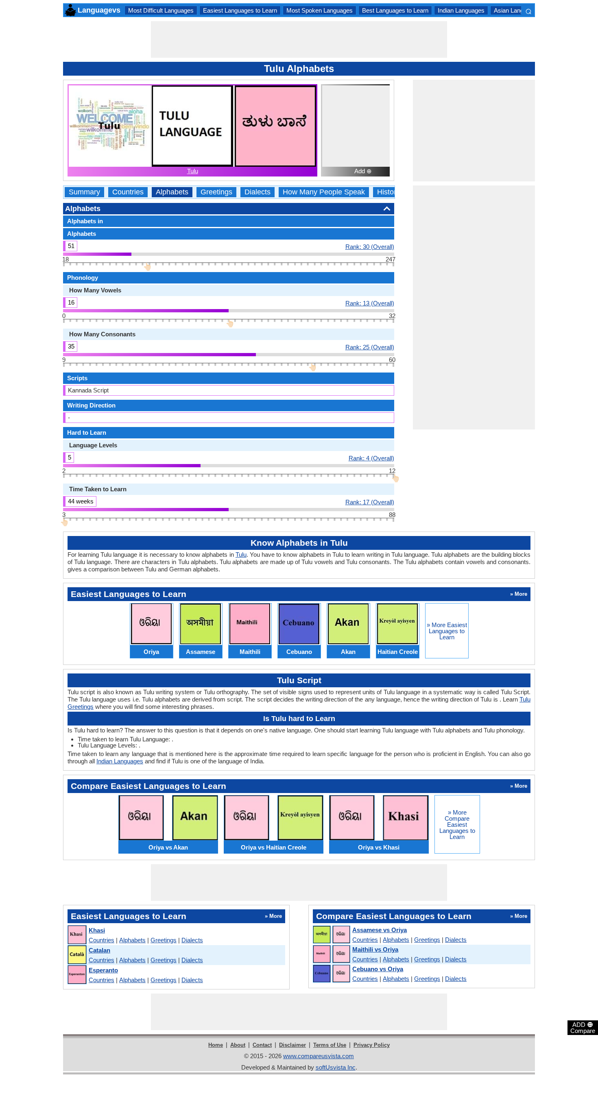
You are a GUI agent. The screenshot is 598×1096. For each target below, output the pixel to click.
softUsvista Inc (336, 1067)
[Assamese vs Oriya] (331, 935)
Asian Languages (517, 10)
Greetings (216, 192)
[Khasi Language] (77, 935)
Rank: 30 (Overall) (369, 246)
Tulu (192, 171)
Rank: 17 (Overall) (369, 502)
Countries (128, 192)
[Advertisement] (299, 39)
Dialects (257, 192)
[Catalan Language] (77, 955)
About (237, 1045)
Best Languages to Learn (395, 10)
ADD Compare (582, 1027)
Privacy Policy (372, 1045)
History (388, 192)
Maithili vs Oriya (375, 949)
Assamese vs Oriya (379, 929)
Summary (84, 192)
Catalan (99, 950)
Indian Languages (461, 10)
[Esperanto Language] (77, 975)
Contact (262, 1045)
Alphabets (172, 192)
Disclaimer (292, 1045)
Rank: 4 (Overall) (371, 458)
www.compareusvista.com (318, 1055)
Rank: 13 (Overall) (369, 303)
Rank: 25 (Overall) (369, 347)
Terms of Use (329, 1045)
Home (215, 1045)
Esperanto (103, 970)
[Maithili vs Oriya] (331, 954)
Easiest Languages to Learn (240, 10)
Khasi (97, 930)
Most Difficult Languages (161, 10)
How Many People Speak (324, 192)
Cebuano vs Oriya (377, 968)
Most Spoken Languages (319, 10)
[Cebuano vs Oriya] (331, 974)
